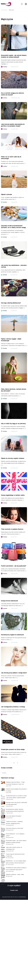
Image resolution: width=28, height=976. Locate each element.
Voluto (17, 896)
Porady (20, 90)
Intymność (4, 152)
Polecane (15, 90)
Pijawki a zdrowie (6, 194)
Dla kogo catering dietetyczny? (11, 303)
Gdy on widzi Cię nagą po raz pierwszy (13, 423)
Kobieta (9, 152)
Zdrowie (3, 154)
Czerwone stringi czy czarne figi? (14, 828)
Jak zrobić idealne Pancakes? (13, 816)
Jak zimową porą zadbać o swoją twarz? (14, 673)
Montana (5, 202)
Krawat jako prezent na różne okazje (13, 749)
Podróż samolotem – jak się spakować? (13, 566)
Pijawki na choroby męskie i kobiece (12, 458)
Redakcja (5, 66)
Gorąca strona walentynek (9, 601)
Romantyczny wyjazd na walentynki (12, 635)
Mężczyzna (4, 52)
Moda (10, 90)
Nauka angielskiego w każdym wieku (13, 495)
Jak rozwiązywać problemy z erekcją (13, 707)
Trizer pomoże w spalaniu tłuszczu (12, 529)
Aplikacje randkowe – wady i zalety (15, 874)
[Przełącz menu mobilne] (26, 4)
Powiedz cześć (14, 890)
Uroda (3, 300)
